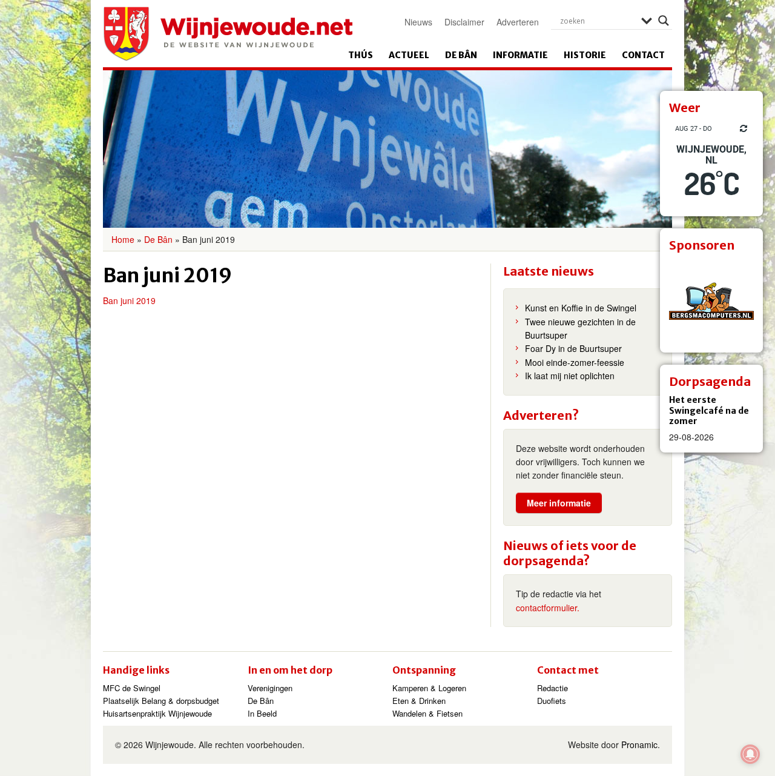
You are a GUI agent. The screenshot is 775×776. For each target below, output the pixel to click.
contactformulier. (547, 608)
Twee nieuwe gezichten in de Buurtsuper (580, 328)
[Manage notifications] (750, 754)
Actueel (409, 55)
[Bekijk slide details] (711, 301)
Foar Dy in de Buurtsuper (573, 348)
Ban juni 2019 (129, 300)
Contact (643, 55)
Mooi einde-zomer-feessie (574, 362)
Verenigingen (270, 688)
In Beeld (262, 713)
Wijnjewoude (227, 34)
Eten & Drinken (419, 700)
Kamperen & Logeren (429, 688)
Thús (360, 55)
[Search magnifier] (663, 20)
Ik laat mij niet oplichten (570, 376)
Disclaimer (464, 22)
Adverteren (517, 22)
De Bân (461, 55)
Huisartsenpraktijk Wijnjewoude (157, 713)
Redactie (552, 688)
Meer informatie (559, 503)
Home (122, 239)
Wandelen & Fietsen (427, 713)
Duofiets (551, 700)
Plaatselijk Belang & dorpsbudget (161, 700)
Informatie (520, 55)
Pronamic (639, 744)
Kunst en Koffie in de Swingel (580, 308)
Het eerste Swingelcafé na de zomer (709, 410)
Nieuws (418, 22)
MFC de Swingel (131, 688)
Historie (585, 55)
